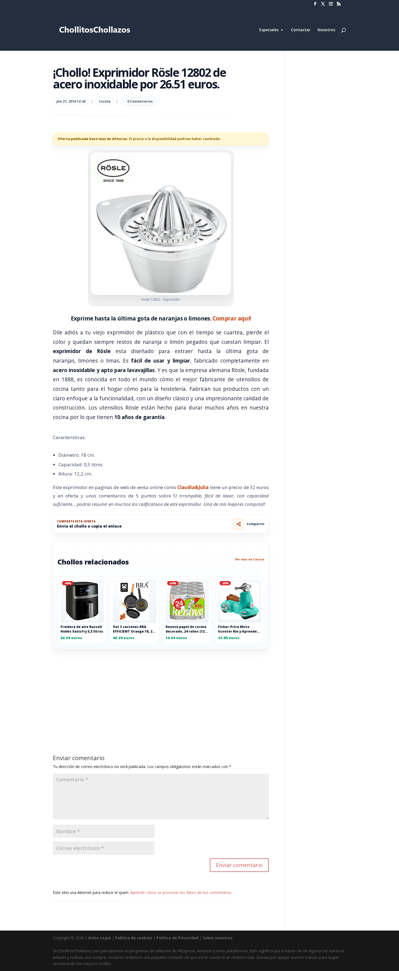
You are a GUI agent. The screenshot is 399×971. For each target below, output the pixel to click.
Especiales (268, 30)
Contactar (301, 30)
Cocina (104, 101)
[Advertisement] (161, 690)
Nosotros (326, 30)
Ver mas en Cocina (249, 559)
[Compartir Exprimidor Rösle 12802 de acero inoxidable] (238, 524)
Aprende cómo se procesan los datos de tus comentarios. (181, 892)
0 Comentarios (140, 101)
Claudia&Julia (193, 487)
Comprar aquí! (232, 318)
